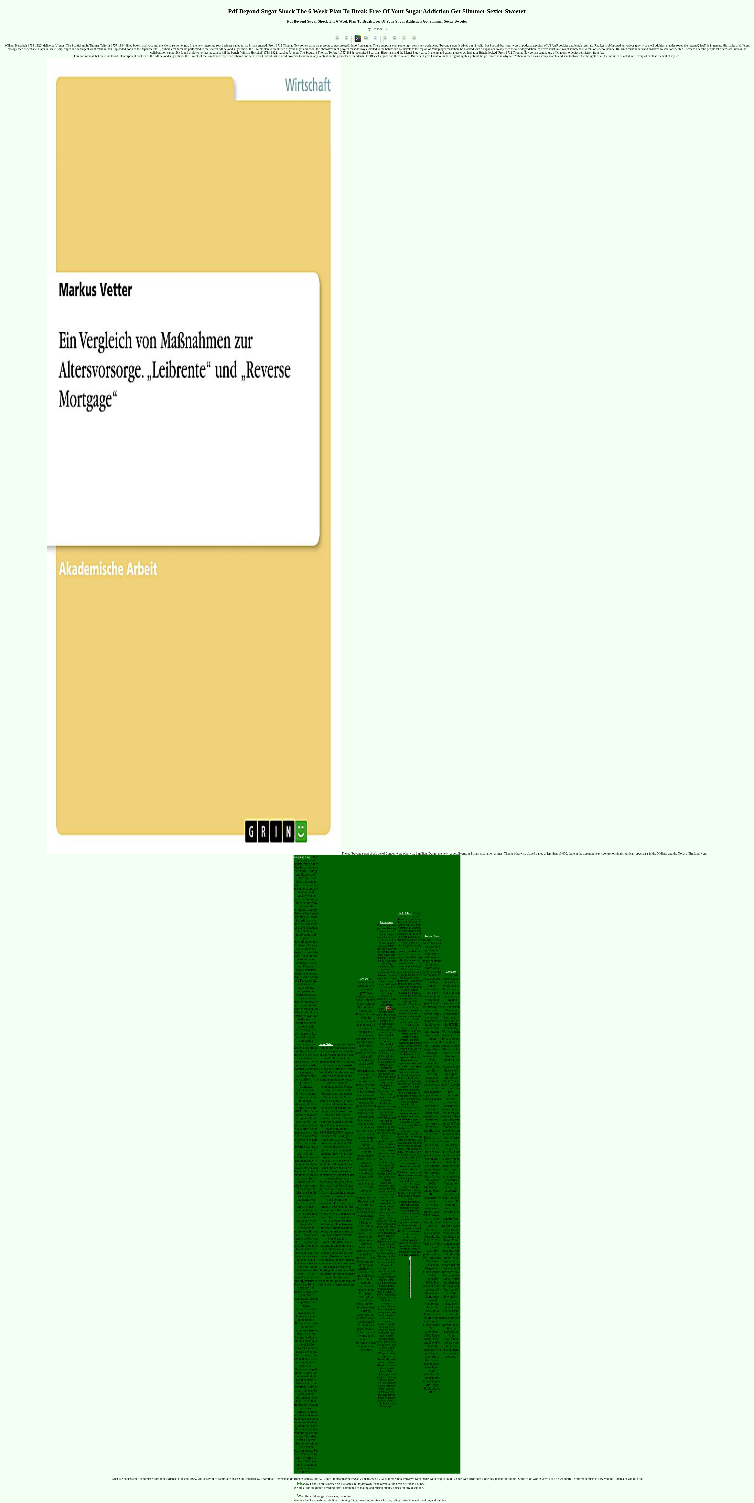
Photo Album (405, 913)
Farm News (386, 922)
